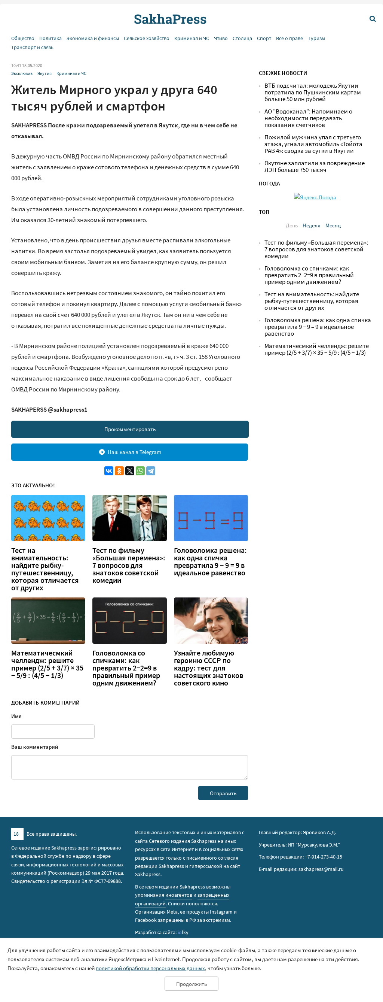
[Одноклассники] (119, 470)
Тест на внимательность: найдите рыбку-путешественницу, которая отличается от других (45, 569)
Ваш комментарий (34, 746)
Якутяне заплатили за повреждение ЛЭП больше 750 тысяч (314, 166)
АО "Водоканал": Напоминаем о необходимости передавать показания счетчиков (308, 118)
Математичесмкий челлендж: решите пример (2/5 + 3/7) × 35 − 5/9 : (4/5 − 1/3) (47, 664)
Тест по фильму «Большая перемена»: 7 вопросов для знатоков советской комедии (128, 565)
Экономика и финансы (93, 38)
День (292, 225)
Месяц (333, 225)
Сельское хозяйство (146, 38)
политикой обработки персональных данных (150, 968)
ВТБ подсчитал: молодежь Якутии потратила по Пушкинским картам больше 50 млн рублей (312, 92)
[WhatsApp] (140, 470)
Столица (242, 38)
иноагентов (178, 894)
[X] (129, 470)
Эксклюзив (22, 73)
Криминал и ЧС (191, 38)
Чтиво (221, 38)
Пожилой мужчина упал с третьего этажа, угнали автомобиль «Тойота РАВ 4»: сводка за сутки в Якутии (313, 144)
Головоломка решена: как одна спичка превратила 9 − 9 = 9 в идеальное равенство (210, 561)
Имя (16, 716)
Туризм (316, 38)
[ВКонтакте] (108, 470)
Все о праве (289, 38)
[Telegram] (150, 470)
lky (183, 932)
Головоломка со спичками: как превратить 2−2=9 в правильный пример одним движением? (126, 667)
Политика (50, 38)
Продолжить (191, 983)
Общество (22, 38)
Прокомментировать (130, 429)
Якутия (44, 73)
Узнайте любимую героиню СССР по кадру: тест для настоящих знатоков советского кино (208, 667)
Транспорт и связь (32, 47)
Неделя (312, 225)
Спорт (264, 38)
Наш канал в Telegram (134, 451)
